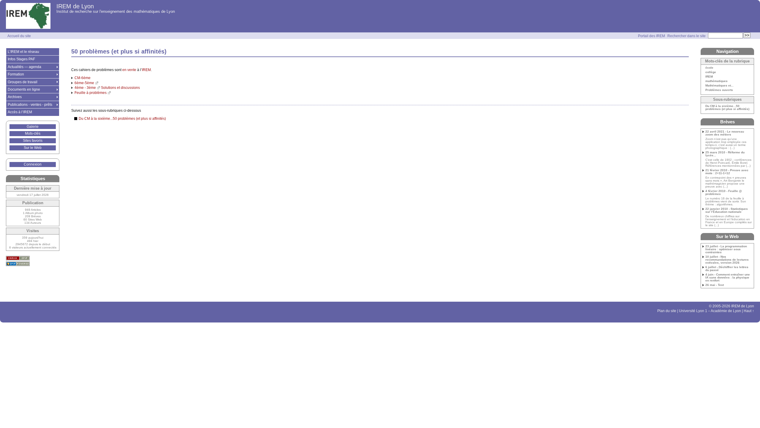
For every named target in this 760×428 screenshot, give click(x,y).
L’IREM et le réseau (23, 52)
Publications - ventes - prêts (30, 105)
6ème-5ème (84, 83)
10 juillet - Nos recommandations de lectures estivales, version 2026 (727, 259)
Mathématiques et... (719, 85)
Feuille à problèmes (91, 93)
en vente (129, 70)
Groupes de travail (22, 82)
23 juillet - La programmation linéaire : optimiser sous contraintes (726, 249)
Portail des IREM (651, 36)
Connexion (33, 164)
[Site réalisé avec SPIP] (18, 264)
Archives (15, 97)
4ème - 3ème (85, 88)
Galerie (33, 127)
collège (710, 72)
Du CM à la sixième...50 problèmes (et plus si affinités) (122, 119)
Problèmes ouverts (719, 90)
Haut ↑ (749, 311)
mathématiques (716, 81)
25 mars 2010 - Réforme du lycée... (725, 154)
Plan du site (666, 311)
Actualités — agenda (24, 67)
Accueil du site (19, 36)
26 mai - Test (714, 285)
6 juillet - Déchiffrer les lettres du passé (726, 269)
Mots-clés (32, 133)
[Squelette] (18, 258)
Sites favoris (32, 141)
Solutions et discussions (120, 88)
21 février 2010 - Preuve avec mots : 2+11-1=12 (726, 172)
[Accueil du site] (28, 16)
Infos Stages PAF (21, 59)
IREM (146, 70)
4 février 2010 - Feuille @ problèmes (723, 193)
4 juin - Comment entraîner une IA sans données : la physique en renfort (727, 277)
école (709, 67)
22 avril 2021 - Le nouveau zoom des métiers (724, 133)
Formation (16, 74)
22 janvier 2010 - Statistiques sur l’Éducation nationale (726, 210)
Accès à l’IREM (20, 112)
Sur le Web (33, 148)
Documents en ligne (24, 89)
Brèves (727, 121)
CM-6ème (83, 78)
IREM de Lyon (75, 6)
